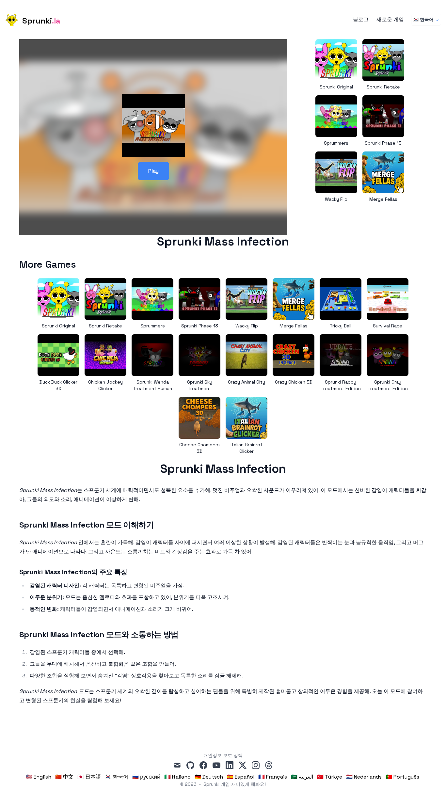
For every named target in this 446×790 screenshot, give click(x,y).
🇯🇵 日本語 (89, 776)
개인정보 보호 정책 (223, 755)
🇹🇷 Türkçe (329, 776)
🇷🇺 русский (146, 776)
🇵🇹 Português (402, 776)
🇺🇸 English (38, 776)
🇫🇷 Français (272, 776)
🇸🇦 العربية (302, 776)
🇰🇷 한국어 (423, 20)
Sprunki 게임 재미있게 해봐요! (234, 784)
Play (153, 170)
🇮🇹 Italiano (177, 776)
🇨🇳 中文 (64, 776)
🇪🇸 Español (240, 776)
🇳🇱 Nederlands (364, 776)
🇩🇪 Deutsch (209, 776)
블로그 (361, 19)
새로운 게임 (390, 19)
